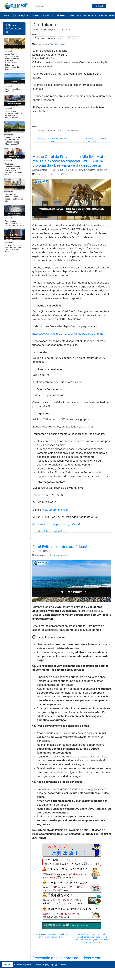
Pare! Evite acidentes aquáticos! (14, 90)
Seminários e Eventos (58, 44)
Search (100, 6)
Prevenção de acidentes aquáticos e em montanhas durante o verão (14, 114)
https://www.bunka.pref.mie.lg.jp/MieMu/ (57, 524)
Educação (65, 174)
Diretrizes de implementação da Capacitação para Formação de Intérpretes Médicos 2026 (13, 169)
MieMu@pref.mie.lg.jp (55, 509)
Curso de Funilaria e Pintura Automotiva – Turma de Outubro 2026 (14, 248)
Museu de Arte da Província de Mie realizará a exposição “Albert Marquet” (14, 140)
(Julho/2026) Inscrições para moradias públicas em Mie (14, 197)
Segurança (64, 555)
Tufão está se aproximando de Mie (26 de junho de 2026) (14, 223)
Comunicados (8, 51)
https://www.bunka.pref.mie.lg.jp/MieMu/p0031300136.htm (68, 333)
